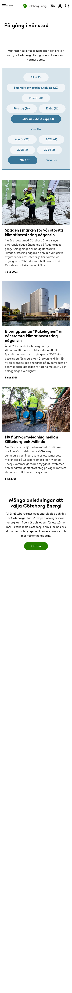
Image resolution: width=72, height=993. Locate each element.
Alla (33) (36, 77)
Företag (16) (21, 108)
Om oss (36, 546)
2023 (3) (24, 160)
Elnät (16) (52, 108)
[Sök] (67, 4)
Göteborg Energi (35, 5)
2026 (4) (51, 139)
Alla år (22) (22, 139)
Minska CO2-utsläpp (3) (38, 119)
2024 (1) (49, 150)
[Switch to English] (53, 4)
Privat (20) (36, 98)
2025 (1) (22, 150)
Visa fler (36, 129)
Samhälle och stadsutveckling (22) (36, 88)
